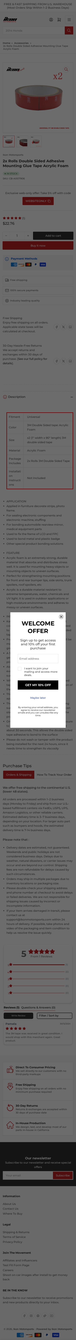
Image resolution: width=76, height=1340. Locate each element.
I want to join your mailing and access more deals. (41, 672)
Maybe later (38, 698)
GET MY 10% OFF (38, 685)
